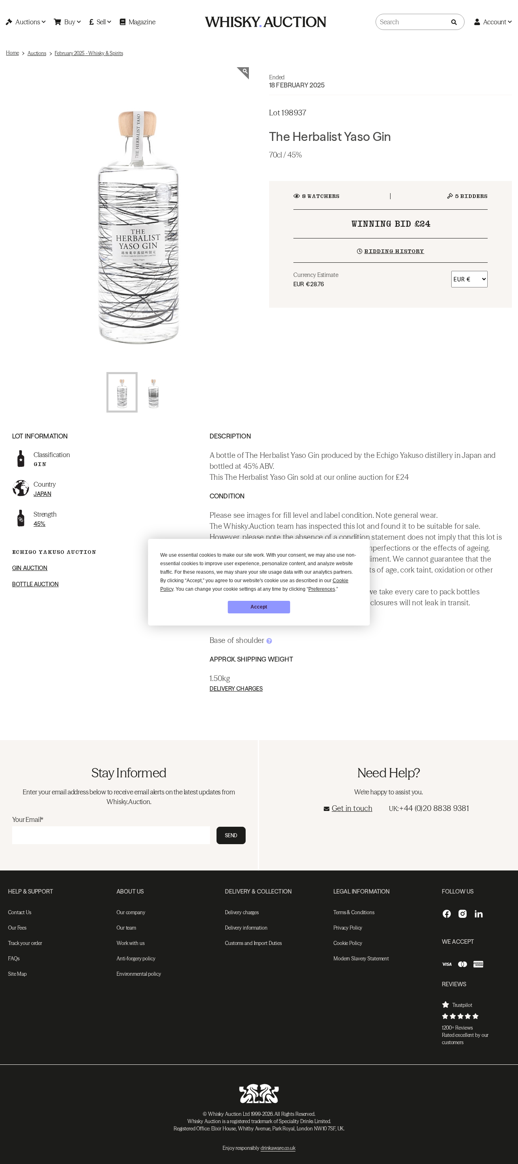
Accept (259, 607)
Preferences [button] (321, 589)
